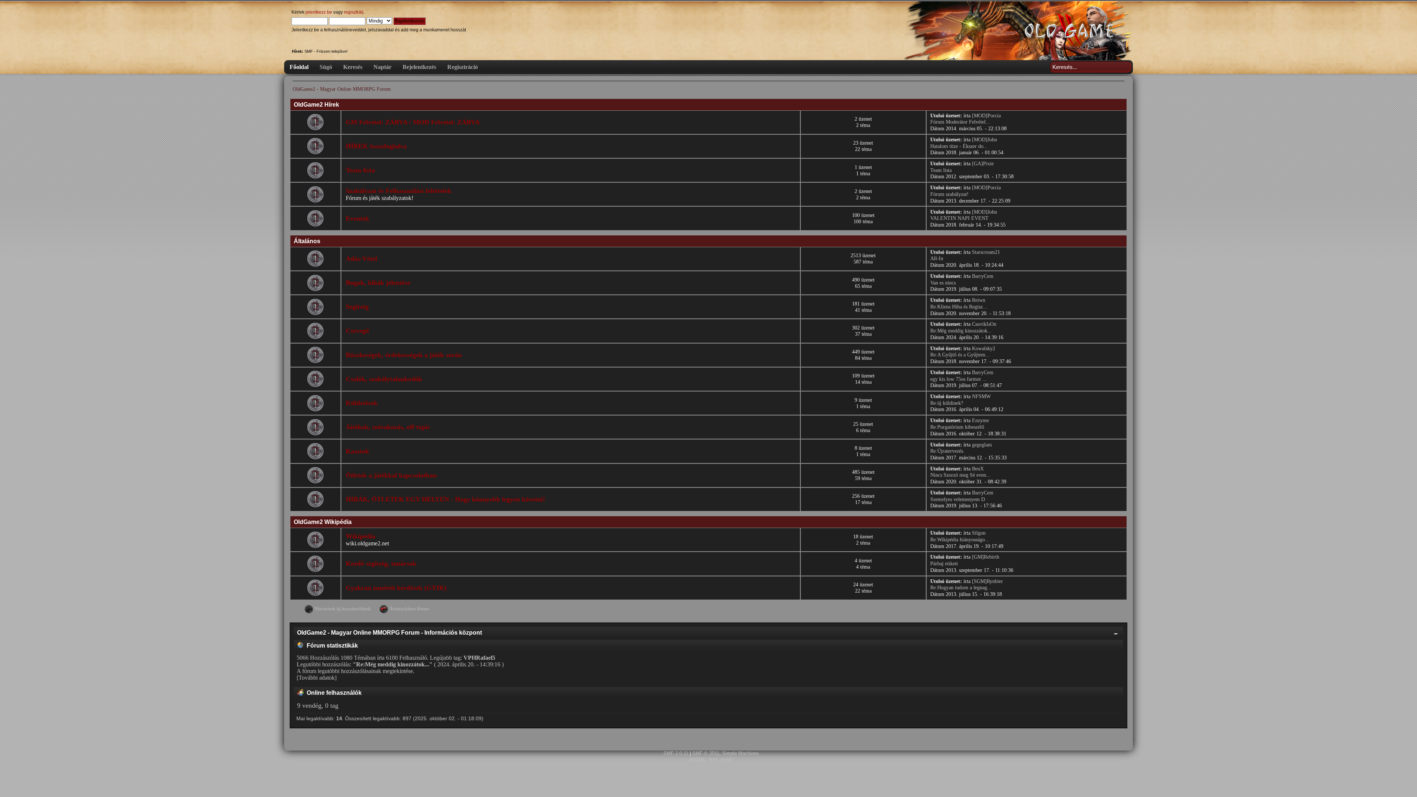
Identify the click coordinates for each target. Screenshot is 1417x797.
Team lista (360, 170)
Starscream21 (986, 252)
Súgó (326, 67)
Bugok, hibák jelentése (378, 282)
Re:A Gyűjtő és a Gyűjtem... (960, 355)
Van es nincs (943, 283)
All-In (936, 258)
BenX (978, 469)
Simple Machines (740, 753)
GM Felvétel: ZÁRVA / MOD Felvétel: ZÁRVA (413, 122)
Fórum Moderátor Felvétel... (960, 122)
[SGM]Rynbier (987, 581)
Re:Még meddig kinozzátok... (961, 331)
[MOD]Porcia (986, 115)
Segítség (357, 306)
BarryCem (982, 276)
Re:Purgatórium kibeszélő (957, 427)
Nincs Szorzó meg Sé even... (960, 475)
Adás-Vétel (361, 258)
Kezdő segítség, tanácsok (381, 563)
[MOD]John (984, 139)
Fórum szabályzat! (949, 194)
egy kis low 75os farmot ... (958, 379)
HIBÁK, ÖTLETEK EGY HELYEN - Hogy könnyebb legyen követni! (445, 499)
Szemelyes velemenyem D (957, 499)
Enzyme (980, 420)
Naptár (382, 67)
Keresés (352, 67)
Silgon (979, 533)
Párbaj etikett (944, 563)
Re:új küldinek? (946, 403)
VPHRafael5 (479, 658)
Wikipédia (360, 536)
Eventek (357, 218)
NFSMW (981, 396)
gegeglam (982, 445)
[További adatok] (317, 677)
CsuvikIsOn (984, 324)
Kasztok (357, 451)
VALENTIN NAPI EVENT (959, 218)
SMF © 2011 (705, 753)
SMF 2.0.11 (675, 753)
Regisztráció (462, 67)
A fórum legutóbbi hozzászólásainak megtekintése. (355, 671)
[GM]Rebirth (985, 557)
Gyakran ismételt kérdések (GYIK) (396, 587)
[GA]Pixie (983, 163)
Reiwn (978, 300)
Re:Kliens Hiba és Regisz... (958, 307)
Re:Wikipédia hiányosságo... (959, 539)
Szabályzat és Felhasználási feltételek (398, 190)
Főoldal (299, 67)
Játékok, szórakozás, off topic (388, 427)
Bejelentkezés (419, 67)
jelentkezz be (319, 12)
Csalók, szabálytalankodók (384, 379)
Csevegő (357, 330)
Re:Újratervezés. (947, 451)
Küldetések (361, 403)
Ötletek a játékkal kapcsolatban (391, 475)
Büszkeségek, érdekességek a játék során (404, 355)
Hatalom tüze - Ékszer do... (959, 146)
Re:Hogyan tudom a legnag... (961, 587)
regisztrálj (353, 12)
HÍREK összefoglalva (376, 146)
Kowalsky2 (983, 348)
